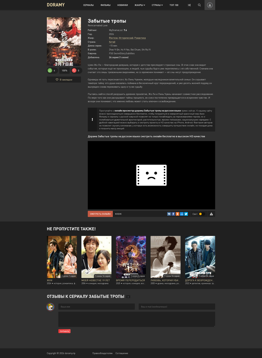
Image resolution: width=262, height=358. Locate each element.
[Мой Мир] (182, 214)
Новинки (122, 5)
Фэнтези (113, 37)
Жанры (139, 5)
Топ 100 (174, 5)
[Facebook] (173, 214)
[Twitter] (186, 214)
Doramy (56, 4)
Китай (112, 41)
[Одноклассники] (177, 214)
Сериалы (88, 5)
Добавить (64, 331)
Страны (156, 5)
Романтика (140, 37)
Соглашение (122, 353)
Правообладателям (102, 353)
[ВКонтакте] (169, 214)
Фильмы (106, 5)
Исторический (126, 37)
